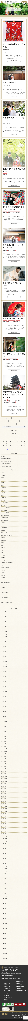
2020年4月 (3, 796)
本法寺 (2, 490)
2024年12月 (4, 661)
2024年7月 (3, 674)
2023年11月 (4, 691)
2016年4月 (3, 915)
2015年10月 (4, 928)
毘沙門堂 (3, 575)
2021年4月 (3, 766)
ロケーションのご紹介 (6, 507)
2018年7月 (3, 848)
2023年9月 (3, 696)
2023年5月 (3, 706)
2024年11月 (4, 664)
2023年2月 (3, 713)
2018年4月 (3, 856)
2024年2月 (3, 683)
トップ (5, 981)
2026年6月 (3, 616)
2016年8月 (3, 905)
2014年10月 (4, 958)
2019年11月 (4, 808)
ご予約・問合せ (7, 993)
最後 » (22, 424)
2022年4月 (3, 738)
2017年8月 (3, 876)
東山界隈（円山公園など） (7, 562)
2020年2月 (3, 801)
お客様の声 (3, 497)
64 (10, 421)
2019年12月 (4, 806)
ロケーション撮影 (5, 512)
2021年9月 (3, 753)
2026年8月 (3, 611)
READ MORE (13, 60)
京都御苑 (3, 522)
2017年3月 (3, 888)
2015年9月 (3, 930)
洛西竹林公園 (4, 580)
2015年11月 (4, 925)
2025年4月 (3, 651)
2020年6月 (3, 791)
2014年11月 (4, 955)
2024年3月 (3, 681)
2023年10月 (4, 693)
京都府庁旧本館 (4, 517)
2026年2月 (3, 626)
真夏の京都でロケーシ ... (6, 463)
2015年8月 (3, 933)
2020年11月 (4, 778)
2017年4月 (3, 886)
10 (16, 418)
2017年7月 (3, 878)
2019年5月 (3, 823)
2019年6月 (3, 821)
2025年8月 (3, 641)
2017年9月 (3, 873)
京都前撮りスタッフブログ (21, 990)
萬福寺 (2, 595)
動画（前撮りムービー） (6, 535)
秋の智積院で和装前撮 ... (6, 458)
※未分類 (3, 492)
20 (19, 418)
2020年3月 (3, 798)
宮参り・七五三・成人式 (6, 550)
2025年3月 (3, 654)
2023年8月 (3, 698)
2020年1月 (3, 803)
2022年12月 (4, 718)
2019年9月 (3, 813)
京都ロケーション (7, 986)
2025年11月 (4, 634)
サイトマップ (6, 995)
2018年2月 (3, 861)
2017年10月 (4, 871)
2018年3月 (3, 858)
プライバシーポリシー (8, 997)
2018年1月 (3, 863)
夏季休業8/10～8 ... (5, 456)
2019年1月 (3, 833)
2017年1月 (3, 893)
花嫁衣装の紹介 (4, 592)
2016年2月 (3, 920)
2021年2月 (3, 771)
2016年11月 (4, 898)
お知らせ (3, 495)
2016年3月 (3, 918)
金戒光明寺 (3, 487)
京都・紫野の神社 (5, 515)
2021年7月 (3, 758)
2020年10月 (4, 781)
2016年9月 (3, 903)
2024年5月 (3, 676)
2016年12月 (4, 896)
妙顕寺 (2, 545)
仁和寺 (2, 525)
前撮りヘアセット (19, 981)
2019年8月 (3, 816)
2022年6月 (3, 733)
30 (23, 418)
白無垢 (2, 482)
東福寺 (2, 565)
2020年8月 (3, 786)
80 (8, 424)
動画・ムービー (4, 532)
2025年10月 (4, 636)
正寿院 (2, 572)
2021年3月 (3, 768)
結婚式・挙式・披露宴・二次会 (8, 590)
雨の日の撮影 (4, 605)
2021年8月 (3, 756)
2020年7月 (3, 788)
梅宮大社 (3, 570)
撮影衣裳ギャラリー (7, 984)
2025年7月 (3, 644)
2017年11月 (4, 868)
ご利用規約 (6, 999)
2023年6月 (3, 703)
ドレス (2, 472)
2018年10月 (4, 841)
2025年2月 (3, 656)
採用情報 (5, 1000)
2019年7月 (3, 818)
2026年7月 (3, 614)
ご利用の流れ (18, 988)
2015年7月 (3, 935)
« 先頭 (5, 418)
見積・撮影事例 (4, 597)
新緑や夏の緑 (4, 560)
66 (17, 421)
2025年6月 (3, 646)
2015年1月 (3, 950)
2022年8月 (3, 728)
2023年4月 (3, 708)
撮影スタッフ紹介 (7, 990)
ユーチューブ (4, 505)
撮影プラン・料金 (7, 983)
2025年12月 (4, 631)
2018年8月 (3, 846)
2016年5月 (3, 913)
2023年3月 (3, 711)
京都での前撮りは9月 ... (6, 461)
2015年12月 (4, 923)
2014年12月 (4, 953)
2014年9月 (3, 960)
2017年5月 (3, 883)
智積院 (2, 477)
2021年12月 (4, 748)
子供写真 (3, 547)
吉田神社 (3, 537)
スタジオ (3, 500)
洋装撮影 (3, 577)
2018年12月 (4, 836)
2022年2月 (3, 743)
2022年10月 (4, 723)
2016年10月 (4, 900)
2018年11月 (4, 838)
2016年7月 (3, 908)
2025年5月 (3, 649)
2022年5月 (3, 736)
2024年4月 (3, 678)
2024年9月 (3, 669)
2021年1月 (3, 773)
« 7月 (7, 449)
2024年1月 (3, 686)
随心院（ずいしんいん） (6, 602)
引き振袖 (3, 475)
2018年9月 (3, 843)
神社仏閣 (3, 587)
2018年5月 (3, 853)
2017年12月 (4, 866)
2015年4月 (3, 943)
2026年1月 (3, 629)
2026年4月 (3, 621)
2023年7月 (3, 701)
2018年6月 (3, 851)
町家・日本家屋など (5, 582)
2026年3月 (3, 624)
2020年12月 (4, 776)
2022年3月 (3, 741)
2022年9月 (3, 726)
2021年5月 (3, 763)
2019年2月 (3, 831)
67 (20, 421)
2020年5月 (3, 793)
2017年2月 (3, 891)
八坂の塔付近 (4, 527)
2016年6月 (3, 910)
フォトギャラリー (7, 988)
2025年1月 (3, 659)
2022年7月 (3, 731)
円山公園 (3, 530)
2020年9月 (3, 783)
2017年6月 (3, 881)
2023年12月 (4, 688)
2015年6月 (3, 938)
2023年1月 (3, 716)
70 (4, 424)
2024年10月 (4, 666)
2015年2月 (3, 948)
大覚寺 (2, 542)
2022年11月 (4, 721)
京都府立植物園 (4, 520)
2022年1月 (3, 746)
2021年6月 (3, 761)
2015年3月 (3, 945)
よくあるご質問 (4, 502)
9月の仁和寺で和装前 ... (6, 466)
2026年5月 (3, 619)
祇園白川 (3, 585)
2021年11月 (4, 751)
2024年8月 (3, 671)
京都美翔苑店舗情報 (20, 986)
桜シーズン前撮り (5, 567)
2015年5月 (3, 940)
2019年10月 (4, 811)
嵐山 (2, 552)
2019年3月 (3, 828)
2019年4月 (3, 826)
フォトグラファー (5, 480)
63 (7, 421)
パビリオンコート (5, 510)
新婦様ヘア (3, 557)
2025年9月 (3, 639)
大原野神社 (3, 540)
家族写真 (18, 983)
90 (11, 424)
